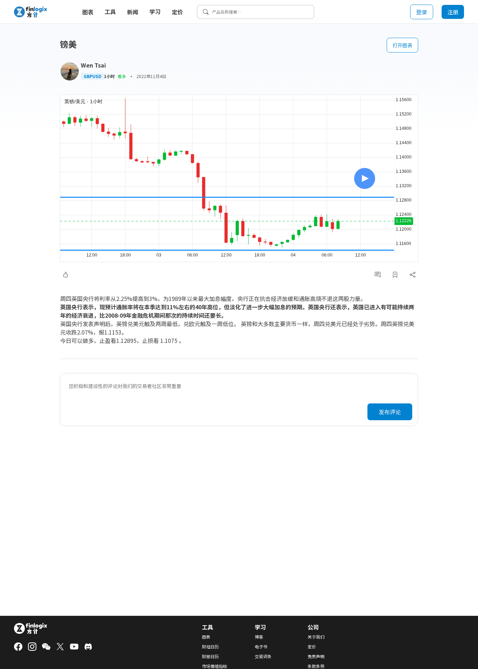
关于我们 (316, 637)
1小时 (109, 76)
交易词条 (263, 656)
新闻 (132, 12)
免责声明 (316, 656)
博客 (259, 637)
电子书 (261, 646)
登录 (421, 12)
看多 (122, 76)
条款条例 (316, 666)
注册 (452, 12)
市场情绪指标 (214, 666)
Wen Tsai (93, 65)
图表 (87, 12)
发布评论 (390, 412)
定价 (177, 12)
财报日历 (210, 656)
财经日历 (210, 646)
